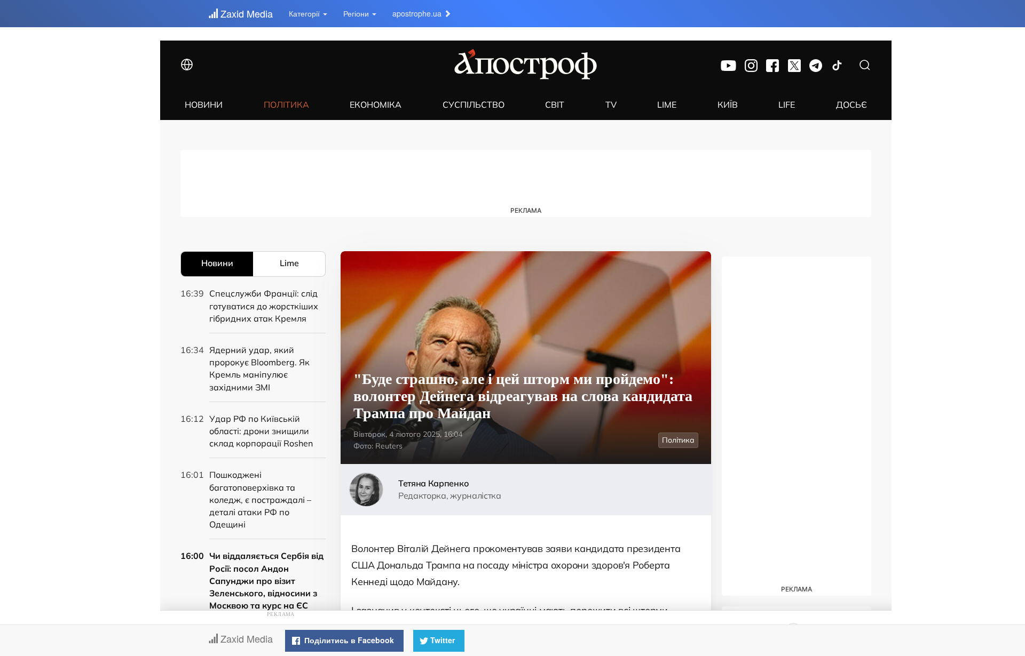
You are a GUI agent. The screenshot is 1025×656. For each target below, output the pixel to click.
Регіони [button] (357, 13)
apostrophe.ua (418, 13)
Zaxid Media (245, 13)
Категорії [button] (305, 13)
